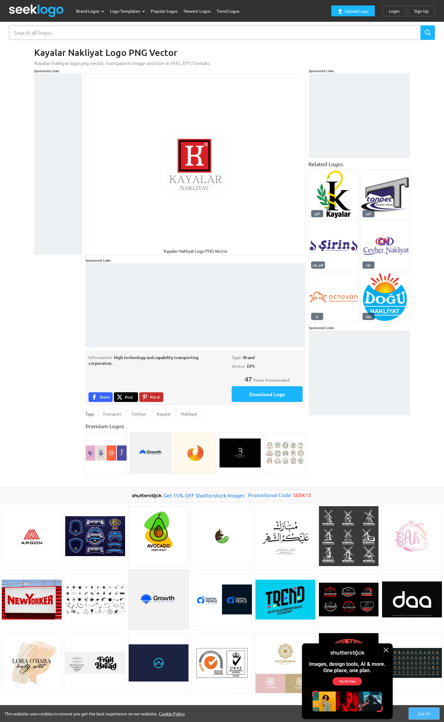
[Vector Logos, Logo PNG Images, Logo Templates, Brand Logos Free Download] (36, 11)
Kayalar (164, 414)
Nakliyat (189, 414)
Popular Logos (164, 11)
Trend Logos (228, 11)
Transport (112, 414)
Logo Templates (125, 11)
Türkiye (139, 414)
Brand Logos (88, 11)
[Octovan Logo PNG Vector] (334, 297)
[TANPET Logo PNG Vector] (385, 194)
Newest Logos (197, 11)
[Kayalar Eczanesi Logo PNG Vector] (334, 194)
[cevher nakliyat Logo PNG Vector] (385, 246)
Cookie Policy (172, 713)
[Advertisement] (58, 164)
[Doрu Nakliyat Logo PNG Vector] (385, 297)
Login (394, 11)
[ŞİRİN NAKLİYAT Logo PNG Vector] (334, 246)
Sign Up (421, 11)
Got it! (424, 713)
